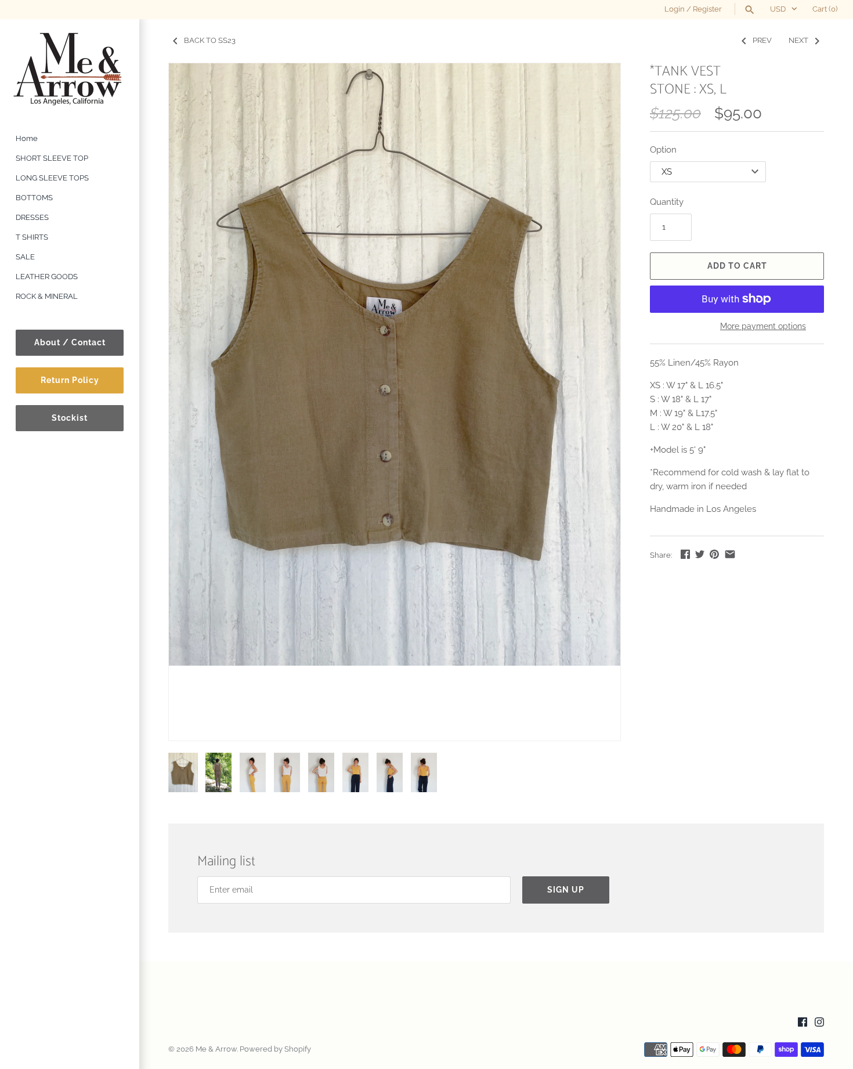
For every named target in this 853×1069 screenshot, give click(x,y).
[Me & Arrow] (69, 68)
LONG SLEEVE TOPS (52, 178)
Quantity (667, 202)
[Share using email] (730, 554)
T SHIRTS (32, 237)
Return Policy (70, 380)
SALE (25, 256)
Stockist (70, 417)
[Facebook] (802, 1023)
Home (27, 138)
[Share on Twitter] (699, 554)
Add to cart (737, 265)
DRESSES (32, 217)
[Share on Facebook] (685, 554)
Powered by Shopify (275, 1049)
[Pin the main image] (714, 554)
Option (663, 150)
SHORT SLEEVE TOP (52, 158)
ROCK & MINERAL (47, 296)
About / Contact (70, 342)
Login (674, 9)
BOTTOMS (34, 197)
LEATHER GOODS (47, 276)
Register (707, 9)
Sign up (565, 889)
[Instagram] (819, 1023)
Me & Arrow (216, 1049)
